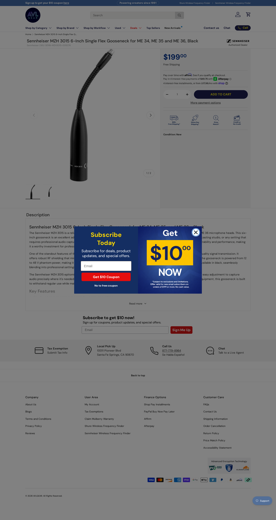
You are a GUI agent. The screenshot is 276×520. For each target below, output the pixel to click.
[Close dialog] (196, 232)
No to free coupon (106, 285)
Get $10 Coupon (106, 277)
